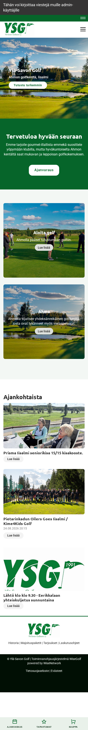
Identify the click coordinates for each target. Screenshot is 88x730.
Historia (13, 643)
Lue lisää (44, 247)
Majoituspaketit (31, 643)
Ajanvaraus (44, 170)
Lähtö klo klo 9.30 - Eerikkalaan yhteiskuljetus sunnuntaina (31, 597)
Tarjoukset (50, 643)
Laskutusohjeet (69, 643)
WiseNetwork (52, 663)
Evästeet (56, 671)
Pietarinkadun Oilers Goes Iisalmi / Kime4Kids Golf (35, 521)
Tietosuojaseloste (37, 671)
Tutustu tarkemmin (28, 85)
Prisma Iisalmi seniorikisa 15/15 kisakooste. (43, 452)
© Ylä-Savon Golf (18, 659)
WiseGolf (75, 659)
